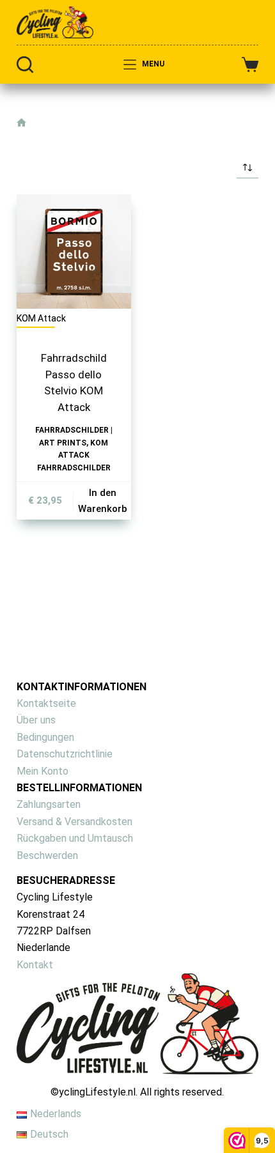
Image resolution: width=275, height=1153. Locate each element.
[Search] (25, 64)
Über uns (36, 720)
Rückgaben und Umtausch (75, 838)
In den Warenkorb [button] (102, 501)
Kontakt (35, 965)
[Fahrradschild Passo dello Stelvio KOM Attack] (74, 251)
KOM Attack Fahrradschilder (74, 455)
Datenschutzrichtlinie (65, 754)
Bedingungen (45, 737)
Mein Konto (42, 771)
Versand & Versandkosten (74, 822)
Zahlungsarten (49, 804)
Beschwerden (47, 855)
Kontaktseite (46, 703)
